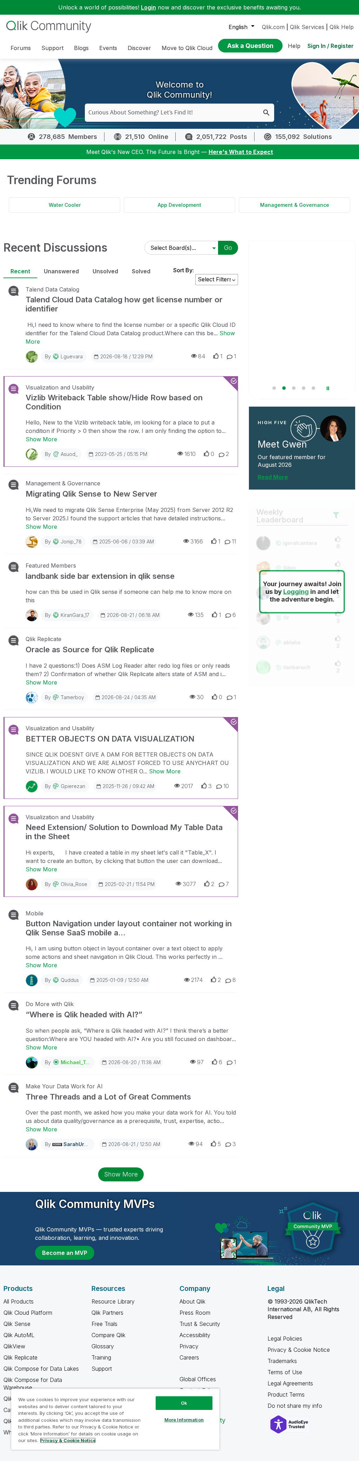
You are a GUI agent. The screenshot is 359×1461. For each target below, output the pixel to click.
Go (228, 247)
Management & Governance (294, 205)
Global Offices (198, 1379)
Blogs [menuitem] (81, 47)
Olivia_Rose (74, 884)
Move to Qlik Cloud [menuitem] (187, 47)
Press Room (195, 1312)
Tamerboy (72, 697)
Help (294, 45)
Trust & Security (200, 1323)
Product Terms (286, 1394)
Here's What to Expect (241, 151)
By (64, 356)
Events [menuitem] (108, 47)
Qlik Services (307, 26)
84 (201, 356)
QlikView (14, 1346)
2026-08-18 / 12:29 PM (126, 356)
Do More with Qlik (50, 1003)
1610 (190, 453)
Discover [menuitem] (139, 47)
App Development (179, 205)
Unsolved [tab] (105, 271)
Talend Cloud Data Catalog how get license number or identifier (124, 304)
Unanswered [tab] (61, 271)
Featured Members (51, 565)
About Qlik (192, 1301)
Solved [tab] (141, 271)
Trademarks (282, 1360)
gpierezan (73, 786)
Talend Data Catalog (52, 289)
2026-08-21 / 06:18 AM (133, 615)
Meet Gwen (282, 444)
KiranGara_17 (75, 615)
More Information (184, 1420)
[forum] (13, 291)
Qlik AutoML (19, 1335)
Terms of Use (284, 1372)
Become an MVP (64, 1252)
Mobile (34, 913)
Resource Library (113, 1301)
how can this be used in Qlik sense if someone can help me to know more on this (128, 596)
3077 (189, 883)
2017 (187, 785)
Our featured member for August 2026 (292, 461)
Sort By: (183, 270)
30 (200, 697)
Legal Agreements (290, 1383)
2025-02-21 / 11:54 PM (130, 884)
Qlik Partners (107, 1312)
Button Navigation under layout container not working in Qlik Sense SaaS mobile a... (129, 928)
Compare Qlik (109, 1335)
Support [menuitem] (52, 47)
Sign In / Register (330, 45)
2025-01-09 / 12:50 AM (122, 980)
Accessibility (195, 1335)
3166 (196, 541)
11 (234, 541)
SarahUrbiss (78, 1144)
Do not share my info (295, 1405)
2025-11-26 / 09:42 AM (128, 786)
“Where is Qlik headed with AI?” (84, 1014)
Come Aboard (273, 379)
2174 (197, 979)
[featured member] (333, 428)
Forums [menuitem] (21, 47)
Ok (184, 1403)
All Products (19, 1301)
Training (101, 1357)
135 (199, 614)
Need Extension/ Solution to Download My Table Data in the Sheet (124, 832)
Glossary (103, 1346)
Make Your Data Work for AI (64, 1086)
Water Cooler (65, 205)
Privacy (189, 1346)
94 (199, 1143)
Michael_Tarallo (80, 1062)
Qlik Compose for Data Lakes (41, 1368)
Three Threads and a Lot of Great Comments (108, 1096)
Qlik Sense (17, 1323)
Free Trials (104, 1323)
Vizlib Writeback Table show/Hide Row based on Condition (114, 402)
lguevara (72, 356)
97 (200, 1062)
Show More (41, 439)
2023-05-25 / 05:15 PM (121, 454)
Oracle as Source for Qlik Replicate (90, 649)
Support (102, 1368)
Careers (189, 1357)
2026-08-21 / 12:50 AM (134, 1144)
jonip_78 (71, 542)
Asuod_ (69, 454)
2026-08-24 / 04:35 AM (129, 697)
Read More (273, 476)
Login (148, 7)
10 (226, 785)
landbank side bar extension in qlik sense (100, 576)
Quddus (70, 980)
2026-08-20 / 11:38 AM (134, 1062)
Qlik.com (273, 26)
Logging (296, 591)
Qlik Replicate (43, 638)
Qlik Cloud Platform (28, 1312)
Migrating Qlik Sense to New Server (91, 493)
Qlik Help (342, 26)
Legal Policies (284, 1338)
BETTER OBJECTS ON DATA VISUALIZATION (110, 738)
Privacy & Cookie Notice (298, 1349)
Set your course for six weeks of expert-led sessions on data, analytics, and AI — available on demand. (300, 353)
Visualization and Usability (60, 387)
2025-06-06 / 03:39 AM (126, 542)
